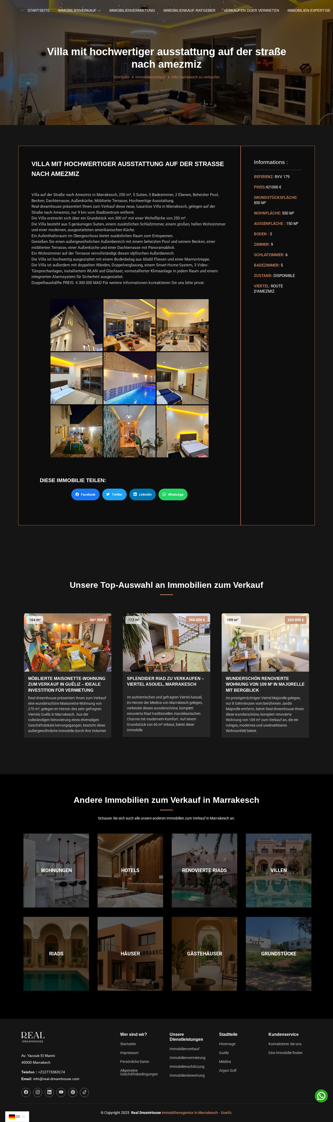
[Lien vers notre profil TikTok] (84, 1092)
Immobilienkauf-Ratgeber (189, 10)
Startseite (39, 10)
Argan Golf (227, 1070)
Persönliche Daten (134, 1061)
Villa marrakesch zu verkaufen (195, 77)
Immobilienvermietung (132, 10)
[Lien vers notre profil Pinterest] (72, 1092)
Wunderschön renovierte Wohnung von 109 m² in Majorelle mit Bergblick (265, 684)
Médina (225, 1061)
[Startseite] (22, 10)
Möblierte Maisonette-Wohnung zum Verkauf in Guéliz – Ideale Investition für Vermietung (66, 684)
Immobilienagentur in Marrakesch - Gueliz (197, 1113)
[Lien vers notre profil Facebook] (25, 1092)
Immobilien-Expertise (308, 10)
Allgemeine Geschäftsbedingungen (139, 1072)
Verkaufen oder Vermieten (251, 10)
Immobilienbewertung (187, 1075)
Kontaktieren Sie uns (285, 1044)
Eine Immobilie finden (285, 1053)
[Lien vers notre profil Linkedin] (49, 1092)
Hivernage (227, 1044)
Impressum (129, 1053)
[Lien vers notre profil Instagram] (37, 1092)
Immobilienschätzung (187, 1066)
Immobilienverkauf (150, 77)
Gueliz (224, 1053)
